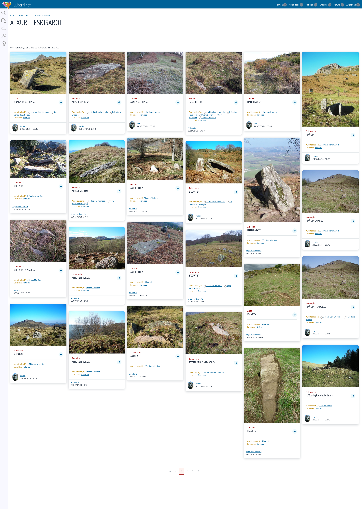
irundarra (16, 290)
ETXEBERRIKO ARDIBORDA (202, 362)
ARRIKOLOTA (136, 188)
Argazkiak (351, 5)
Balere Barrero (207, 115)
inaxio (22, 126)
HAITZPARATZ (254, 102)
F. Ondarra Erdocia (152, 112)
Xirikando (192, 128)
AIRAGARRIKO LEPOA (24, 102)
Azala (12, 15)
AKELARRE (19, 186)
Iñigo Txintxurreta (20, 206)
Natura (337, 5)
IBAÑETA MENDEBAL (316, 307)
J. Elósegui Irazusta (35, 364)
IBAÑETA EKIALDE (314, 221)
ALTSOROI (18, 354)
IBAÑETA (251, 314)
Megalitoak (294, 5)
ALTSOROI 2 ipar (80, 191)
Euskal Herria (25, 15)
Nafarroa (26, 117)
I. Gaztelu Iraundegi (97, 201)
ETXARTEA (194, 191)
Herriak (279, 5)
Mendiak (309, 5)
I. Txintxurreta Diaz (35, 196)
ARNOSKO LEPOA (138, 102)
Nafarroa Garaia (42, 15)
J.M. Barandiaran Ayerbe (213, 372)
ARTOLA (134, 356)
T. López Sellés (325, 405)
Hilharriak (148, 282)
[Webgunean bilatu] (4, 15)
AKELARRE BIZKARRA (24, 270)
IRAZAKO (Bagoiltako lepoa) (319, 395)
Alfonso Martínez (34, 280)
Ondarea (323, 5)
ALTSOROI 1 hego (80, 102)
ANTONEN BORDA (81, 277)
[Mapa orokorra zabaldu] (4, 23)
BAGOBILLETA (195, 102)
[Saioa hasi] (4, 38)
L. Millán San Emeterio (40, 112)
